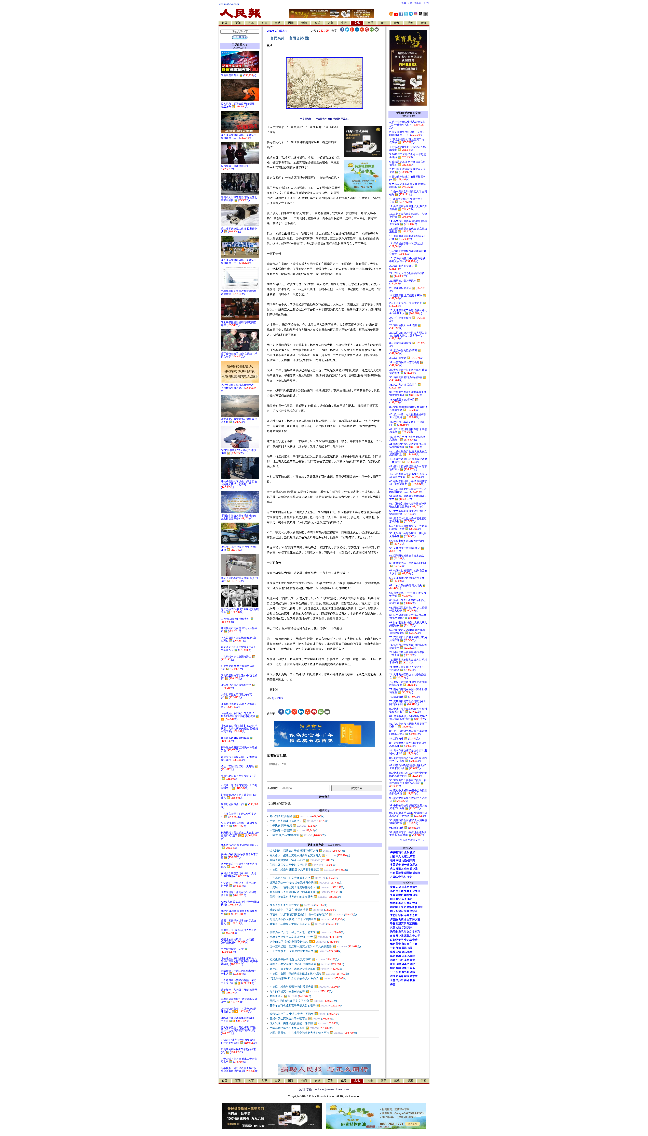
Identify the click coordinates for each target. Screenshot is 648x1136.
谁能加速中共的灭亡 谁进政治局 (303, 909)
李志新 (394, 915)
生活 (344, 22)
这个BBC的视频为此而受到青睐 (305, 941)
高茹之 (408, 935)
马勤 (412, 960)
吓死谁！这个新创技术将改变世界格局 (306, 968)
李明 (398, 860)
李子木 (402, 876)
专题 (370, 22)
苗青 (392, 935)
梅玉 (392, 984)
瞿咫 (404, 947)
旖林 (404, 952)
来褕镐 (410, 907)
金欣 (406, 852)
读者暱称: (272, 788)
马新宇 (413, 887)
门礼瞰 (413, 943)
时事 (264, 22)
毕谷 (392, 923)
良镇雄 (402, 919)
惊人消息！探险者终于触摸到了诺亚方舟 (307, 850)
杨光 (392, 891)
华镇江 (405, 968)
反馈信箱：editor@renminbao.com (324, 1089)
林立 (392, 968)
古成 (398, 887)
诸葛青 (399, 976)
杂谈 (423, 22)
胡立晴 (416, 872)
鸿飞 (417, 931)
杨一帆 (405, 864)
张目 (400, 960)
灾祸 (317, 22)
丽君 (400, 852)
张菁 (392, 895)
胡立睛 (394, 907)
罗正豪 (399, 891)
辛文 (398, 856)
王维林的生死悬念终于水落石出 (302, 1018)
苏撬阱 (411, 956)
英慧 (392, 927)
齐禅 (398, 964)
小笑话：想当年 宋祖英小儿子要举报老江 (309, 869)
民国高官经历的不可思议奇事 (301, 1028)
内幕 (251, 22)
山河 (392, 899)
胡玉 (392, 911)
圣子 (404, 899)
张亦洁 (410, 931)
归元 (414, 895)
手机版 (417, 3)
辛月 (406, 911)
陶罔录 (394, 931)
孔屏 (412, 852)
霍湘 (412, 980)
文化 (357, 22)
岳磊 (409, 947)
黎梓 (398, 968)
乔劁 (392, 947)
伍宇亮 (411, 860)
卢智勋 (394, 919)
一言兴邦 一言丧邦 (293, 830)
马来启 (405, 887)
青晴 (414, 939)
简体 (403, 3)
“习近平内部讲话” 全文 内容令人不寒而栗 (308, 978)
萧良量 (405, 943)
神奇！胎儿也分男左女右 (298, 905)
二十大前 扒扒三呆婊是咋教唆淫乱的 (305, 951)
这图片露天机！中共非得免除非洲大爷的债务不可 (313, 1032)
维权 (397, 22)
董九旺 (405, 972)
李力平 (416, 935)
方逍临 (394, 876)
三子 (392, 972)
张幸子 (408, 891)
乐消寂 (399, 911)
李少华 (399, 980)
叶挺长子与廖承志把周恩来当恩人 (304, 924)
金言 (409, 919)
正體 (410, 3)
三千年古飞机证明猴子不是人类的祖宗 (306, 1005)
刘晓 (392, 856)
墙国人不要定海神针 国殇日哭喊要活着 (307, 964)
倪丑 (398, 972)
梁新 (412, 968)
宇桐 (400, 915)
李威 (392, 952)
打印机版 (277, 698)
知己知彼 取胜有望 (297, 816)
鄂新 (398, 947)
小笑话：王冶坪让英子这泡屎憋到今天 (307, 887)
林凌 (406, 976)
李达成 (408, 939)
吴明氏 (402, 903)
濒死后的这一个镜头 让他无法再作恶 (306, 882)
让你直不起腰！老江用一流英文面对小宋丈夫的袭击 (315, 946)
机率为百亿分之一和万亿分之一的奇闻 (307, 932)
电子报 (426, 3)
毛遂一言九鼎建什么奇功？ (299, 820)
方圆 (414, 903)
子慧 (392, 980)
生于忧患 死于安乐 (294, 825)
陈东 (404, 956)
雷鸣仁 (399, 895)
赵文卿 (394, 939)
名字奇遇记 (290, 996)
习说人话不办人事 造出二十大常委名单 (307, 919)
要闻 (238, 22)
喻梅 (398, 956)
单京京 (413, 976)
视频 (410, 22)
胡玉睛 (408, 872)
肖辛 (409, 876)
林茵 (409, 903)
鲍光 (392, 943)
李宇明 (413, 911)
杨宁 (398, 899)
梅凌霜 (394, 852)
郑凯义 (399, 868)
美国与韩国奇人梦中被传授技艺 (303, 864)
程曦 (392, 860)
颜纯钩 (408, 895)
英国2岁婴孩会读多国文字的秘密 (303, 1000)
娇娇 (406, 980)
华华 (409, 952)
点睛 (398, 927)
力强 (404, 860)
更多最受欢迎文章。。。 (414, 840)
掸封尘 (394, 903)
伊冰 (392, 964)
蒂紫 (409, 923)
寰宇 (383, 22)
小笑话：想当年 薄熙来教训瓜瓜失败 (305, 986)
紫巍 (412, 972)
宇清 (404, 927)
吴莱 (406, 960)
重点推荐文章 (240, 44)
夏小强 (399, 935)
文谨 (404, 856)
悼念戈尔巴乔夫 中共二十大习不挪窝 (305, 1013)
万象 (330, 22)
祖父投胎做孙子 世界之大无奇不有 (304, 959)
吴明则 (402, 931)
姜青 (398, 943)
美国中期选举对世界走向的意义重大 (305, 896)
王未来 (402, 907)
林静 (392, 872)
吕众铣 (413, 915)
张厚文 (413, 864)
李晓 (412, 964)
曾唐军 (419, 907)
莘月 (406, 915)
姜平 (400, 939)
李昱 (392, 864)
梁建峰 (399, 872)
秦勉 (392, 887)
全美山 (416, 891)
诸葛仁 (405, 964)
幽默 (277, 22)
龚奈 (406, 868)
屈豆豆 (394, 960)
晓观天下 (401, 923)
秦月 (409, 899)
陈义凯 (416, 919)
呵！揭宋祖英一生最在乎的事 (301, 991)
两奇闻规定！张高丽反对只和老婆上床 (306, 892)
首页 (224, 22)
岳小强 (413, 868)
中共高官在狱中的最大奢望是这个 (304, 877)
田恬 (398, 952)
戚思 (392, 956)
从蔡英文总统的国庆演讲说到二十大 (306, 937)
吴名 (392, 868)
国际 (291, 22)
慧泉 (409, 927)
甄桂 (414, 923)
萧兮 (398, 864)
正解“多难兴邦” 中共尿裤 (298, 835)
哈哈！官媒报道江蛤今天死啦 (302, 860)
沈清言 (411, 856)
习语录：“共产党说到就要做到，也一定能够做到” (313, 914)
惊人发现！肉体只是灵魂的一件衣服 (305, 1023)
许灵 (392, 976)
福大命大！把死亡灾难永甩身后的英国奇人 (310, 855)
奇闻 (304, 22)
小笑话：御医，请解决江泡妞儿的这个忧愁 (309, 973)
